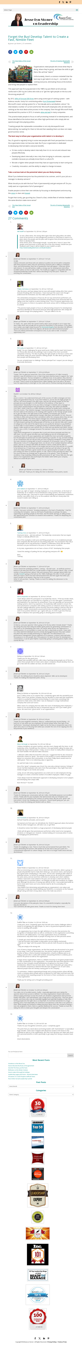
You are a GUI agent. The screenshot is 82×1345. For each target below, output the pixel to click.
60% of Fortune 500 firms (24, 99)
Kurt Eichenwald (49, 101)
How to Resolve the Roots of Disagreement (21, 1066)
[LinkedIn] (67, 2)
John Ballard (21, 489)
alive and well (46, 112)
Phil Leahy (20, 348)
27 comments (27, 43)
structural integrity (48, 327)
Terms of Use (62, 1342)
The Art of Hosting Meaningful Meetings (60, 61)
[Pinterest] (70, 2)
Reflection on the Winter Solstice (18, 1070)
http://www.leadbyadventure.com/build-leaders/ (35, 248)
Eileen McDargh (22, 744)
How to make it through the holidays (19, 1072)
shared (27, 193)
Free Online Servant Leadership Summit (20, 1079)
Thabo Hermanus (23, 289)
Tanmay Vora (21, 533)
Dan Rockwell (21, 818)
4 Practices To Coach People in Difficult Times (21, 1076)
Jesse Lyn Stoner (15, 43)
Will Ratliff (20, 231)
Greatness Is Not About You (16, 1063)
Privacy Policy (52, 1342)
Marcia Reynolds (22, 596)
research (22, 574)
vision (13, 193)
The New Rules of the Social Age (21, 61)
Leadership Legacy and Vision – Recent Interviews (23, 1074)
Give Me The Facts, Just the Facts (17, 1068)
